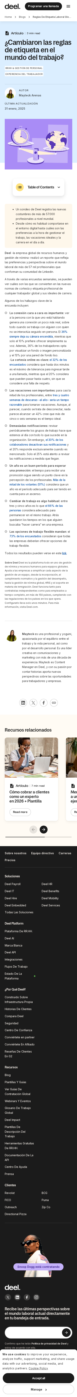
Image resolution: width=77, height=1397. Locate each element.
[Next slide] (44, 829)
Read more (20, 812)
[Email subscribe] (66, 1332)
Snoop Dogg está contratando (38, 1266)
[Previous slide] (33, 829)
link (64, 553)
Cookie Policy (38, 1368)
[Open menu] (68, 6)
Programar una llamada (43, 6)
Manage (36, 1389)
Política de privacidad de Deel (49, 1343)
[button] (38, 187)
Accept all (38, 1378)
